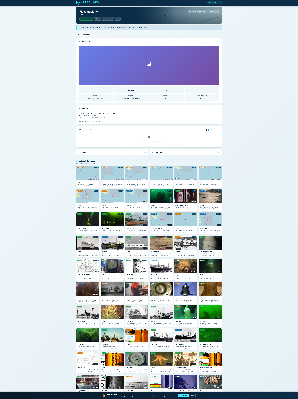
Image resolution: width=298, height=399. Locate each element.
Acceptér (184, 395)
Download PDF (108, 19)
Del (118, 19)
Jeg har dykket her (87, 19)
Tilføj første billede (85, 34)
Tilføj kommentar (214, 130)
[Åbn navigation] (220, 2)
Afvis (192, 395)
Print (98, 19)
